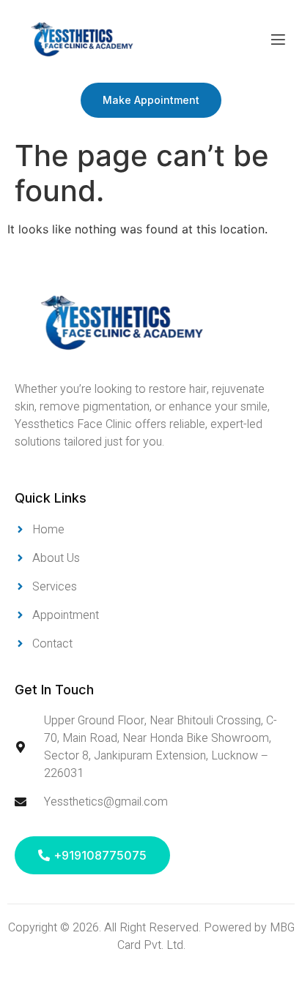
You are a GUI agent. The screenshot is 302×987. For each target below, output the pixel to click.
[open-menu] (278, 41)
